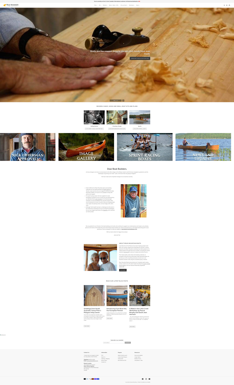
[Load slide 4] (116, 100)
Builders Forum (138, 358)
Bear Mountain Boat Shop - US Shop (134, 382)
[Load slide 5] (117, 100)
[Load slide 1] (113, 100)
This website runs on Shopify (145, 382)
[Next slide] (120, 100)
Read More (122, 270)
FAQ (102, 355)
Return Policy (104, 360)
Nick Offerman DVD (122, 360)
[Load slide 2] (114, 100)
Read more (86, 326)
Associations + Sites (139, 360)
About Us (103, 357)
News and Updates (139, 355)
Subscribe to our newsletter (117, 340)
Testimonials (120, 358)
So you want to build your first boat (94, 128)
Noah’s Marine (106, 189)
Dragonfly (105, 210)
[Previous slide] (111, 100)
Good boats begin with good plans (117, 128)
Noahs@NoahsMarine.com (92, 360)
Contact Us (103, 362)
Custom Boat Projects (122, 357)
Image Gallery (137, 357)
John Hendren (98, 199)
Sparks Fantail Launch (122, 355)
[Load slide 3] (115, 100)
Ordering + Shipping (105, 358)
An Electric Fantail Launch (142, 57)
